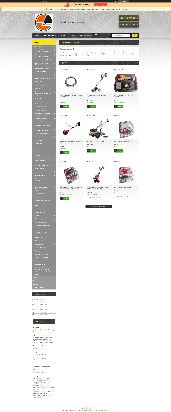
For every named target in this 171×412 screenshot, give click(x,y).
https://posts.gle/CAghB (40, 393)
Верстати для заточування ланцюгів (42, 125)
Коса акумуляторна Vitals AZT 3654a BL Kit (71, 142)
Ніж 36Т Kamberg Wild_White (123, 141)
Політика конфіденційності (102, 410)
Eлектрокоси (38, 140)
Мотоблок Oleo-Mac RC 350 (95, 141)
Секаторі (37, 197)
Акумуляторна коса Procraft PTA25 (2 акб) (98, 96)
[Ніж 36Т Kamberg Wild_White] (126, 129)
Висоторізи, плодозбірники (42, 208)
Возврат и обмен (85, 35)
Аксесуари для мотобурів (42, 254)
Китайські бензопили (41, 110)
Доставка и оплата (38, 287)
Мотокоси (37, 147)
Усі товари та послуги (98, 206)
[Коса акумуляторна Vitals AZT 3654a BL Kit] (71, 129)
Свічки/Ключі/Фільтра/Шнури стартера (43, 179)
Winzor (37, 183)
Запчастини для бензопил (42, 130)
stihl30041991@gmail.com (42, 366)
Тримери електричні (40, 222)
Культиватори (39, 75)
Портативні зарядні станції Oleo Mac (42, 64)
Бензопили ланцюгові (41, 106)
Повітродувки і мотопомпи (42, 78)
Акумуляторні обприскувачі (42, 225)
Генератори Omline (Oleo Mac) (44, 60)
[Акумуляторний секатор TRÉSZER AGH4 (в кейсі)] (126, 83)
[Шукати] (135, 35)
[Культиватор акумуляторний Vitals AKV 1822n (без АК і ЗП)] (99, 175)
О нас (63, 35)
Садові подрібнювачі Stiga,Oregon (41, 233)
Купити (66, 106)
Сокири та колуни (40, 212)
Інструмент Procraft (40, 172)
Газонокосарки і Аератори (42, 68)
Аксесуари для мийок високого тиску (44, 102)
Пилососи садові (39, 240)
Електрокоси (38, 143)
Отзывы (35, 281)
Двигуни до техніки (40, 71)
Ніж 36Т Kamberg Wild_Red (122, 187)
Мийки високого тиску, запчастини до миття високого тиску (43, 93)
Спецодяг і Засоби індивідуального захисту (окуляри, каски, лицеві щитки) (44, 269)
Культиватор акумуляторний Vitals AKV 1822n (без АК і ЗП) (97, 187)
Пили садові (38, 205)
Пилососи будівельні (41, 219)
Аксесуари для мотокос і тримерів (42, 154)
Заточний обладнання (41, 121)
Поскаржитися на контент (87, 410)
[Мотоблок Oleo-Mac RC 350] (99, 129)
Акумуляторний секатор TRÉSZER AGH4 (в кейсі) (125, 96)
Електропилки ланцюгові (42, 133)
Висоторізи (38, 98)
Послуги (37, 274)
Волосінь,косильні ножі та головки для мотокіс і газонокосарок (42, 160)
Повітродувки (38, 237)
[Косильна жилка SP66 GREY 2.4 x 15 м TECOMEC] (71, 83)
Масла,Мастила (39, 168)
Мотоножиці (38, 81)
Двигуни (37, 215)
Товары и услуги (49, 35)
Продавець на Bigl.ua (85, 408)
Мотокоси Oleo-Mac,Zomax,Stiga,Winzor (42, 55)
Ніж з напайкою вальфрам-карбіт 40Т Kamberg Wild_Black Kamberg (71, 187)
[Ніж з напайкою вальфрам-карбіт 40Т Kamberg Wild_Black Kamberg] (71, 175)
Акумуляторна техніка (41, 193)
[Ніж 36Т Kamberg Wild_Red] (126, 175)
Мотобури (38, 251)
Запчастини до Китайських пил (80, 55)
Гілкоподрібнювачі (40, 229)
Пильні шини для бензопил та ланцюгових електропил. (43, 114)
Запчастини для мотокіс (42, 165)
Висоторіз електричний (41, 257)
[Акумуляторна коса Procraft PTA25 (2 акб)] (99, 83)
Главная (37, 35)
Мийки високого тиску (41, 261)
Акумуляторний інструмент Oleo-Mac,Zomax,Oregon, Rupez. (42, 188)
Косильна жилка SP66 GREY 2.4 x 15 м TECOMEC (71, 96)
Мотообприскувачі (40, 247)
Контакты (72, 35)
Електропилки (39, 137)
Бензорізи (37, 88)
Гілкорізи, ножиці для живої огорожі (43, 201)
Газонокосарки (39, 244)
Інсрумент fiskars (40, 175)
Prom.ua (94, 407)
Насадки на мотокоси (41, 264)
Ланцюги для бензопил (41, 118)
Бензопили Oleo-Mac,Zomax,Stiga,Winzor (42, 50)
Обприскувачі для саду (41, 85)
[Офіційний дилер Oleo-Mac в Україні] (43, 22)
